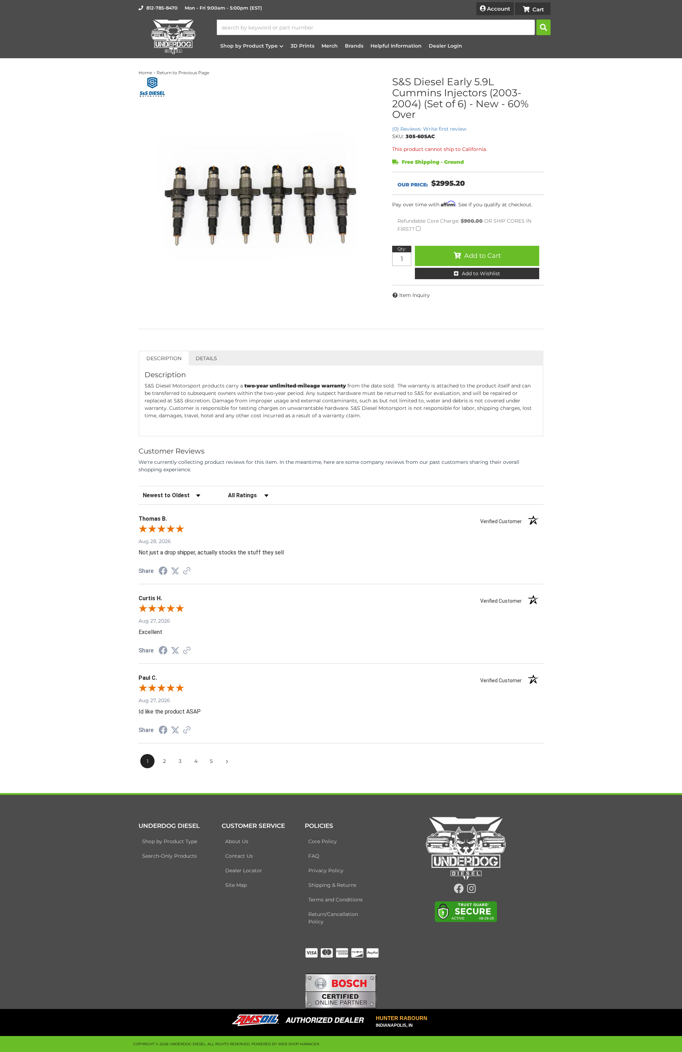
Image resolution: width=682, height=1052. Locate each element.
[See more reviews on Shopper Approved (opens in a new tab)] (187, 571)
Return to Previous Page (183, 72)
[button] (384, 27)
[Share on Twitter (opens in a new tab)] (175, 571)
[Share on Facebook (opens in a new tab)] (163, 572)
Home (145, 72)
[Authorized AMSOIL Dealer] (300, 1020)
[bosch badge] (341, 990)
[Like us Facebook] (459, 890)
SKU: (398, 136)
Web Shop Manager (298, 1044)
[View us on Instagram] (471, 890)
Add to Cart (482, 256)
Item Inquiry (414, 295)
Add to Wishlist (481, 273)
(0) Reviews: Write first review (429, 129)
